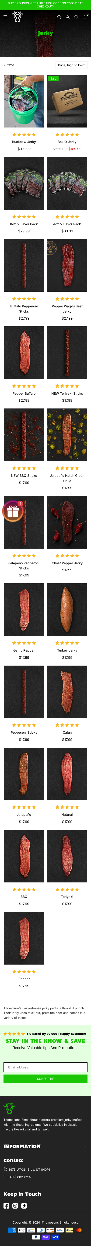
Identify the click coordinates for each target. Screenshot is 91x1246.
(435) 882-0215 (19, 1177)
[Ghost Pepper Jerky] (67, 522)
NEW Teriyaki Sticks (67, 393)
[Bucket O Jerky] (24, 101)
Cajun (67, 732)
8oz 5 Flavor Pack (24, 224)
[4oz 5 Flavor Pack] (67, 183)
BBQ (24, 897)
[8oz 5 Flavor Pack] (24, 183)
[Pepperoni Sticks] (24, 692)
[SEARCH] (59, 17)
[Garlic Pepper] (24, 609)
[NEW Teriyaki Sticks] (67, 352)
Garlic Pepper (24, 650)
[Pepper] (24, 938)
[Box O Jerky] (67, 101)
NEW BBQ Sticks (24, 475)
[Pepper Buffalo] (24, 352)
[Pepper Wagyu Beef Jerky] (67, 265)
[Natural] (67, 774)
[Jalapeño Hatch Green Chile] (67, 434)
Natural (67, 814)
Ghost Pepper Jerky (67, 563)
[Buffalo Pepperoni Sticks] (24, 265)
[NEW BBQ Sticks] (24, 434)
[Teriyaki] (67, 856)
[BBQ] (24, 856)
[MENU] (6, 17)
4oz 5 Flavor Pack (67, 224)
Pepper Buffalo (24, 393)
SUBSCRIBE (45, 1079)
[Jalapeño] (24, 774)
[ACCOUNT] (67, 17)
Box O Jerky (67, 142)
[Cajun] (67, 692)
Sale (53, 78)
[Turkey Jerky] (67, 609)
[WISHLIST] (76, 17)
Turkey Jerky (67, 650)
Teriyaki (67, 897)
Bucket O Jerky (24, 142)
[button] (84, 17)
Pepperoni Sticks (24, 732)
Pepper (24, 979)
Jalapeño (24, 814)
